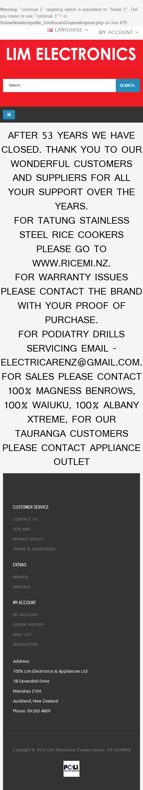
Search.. (128, 85)
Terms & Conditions (34, 549)
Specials (21, 587)
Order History (28, 625)
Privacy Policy (28, 539)
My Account (25, 615)
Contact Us (25, 519)
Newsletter (25, 645)
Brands (20, 577)
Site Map (21, 529)
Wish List (22, 635)
